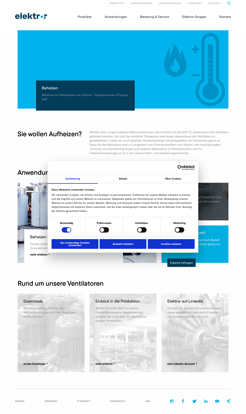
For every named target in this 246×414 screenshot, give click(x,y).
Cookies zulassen (171, 244)
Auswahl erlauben (123, 244)
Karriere (225, 16)
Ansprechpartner (141, 3)
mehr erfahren (38, 254)
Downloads (195, 3)
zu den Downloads (34, 363)
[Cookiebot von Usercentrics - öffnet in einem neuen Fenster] (180, 167)
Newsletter (117, 3)
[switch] (104, 230)
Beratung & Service (154, 16)
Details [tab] (123, 179)
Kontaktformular (170, 3)
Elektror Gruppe (194, 16)
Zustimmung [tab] (72, 179)
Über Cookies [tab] (173, 179)
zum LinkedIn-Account (181, 363)
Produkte (85, 16)
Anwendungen (116, 16)
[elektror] (31, 16)
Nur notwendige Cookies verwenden (75, 244)
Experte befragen (181, 263)
